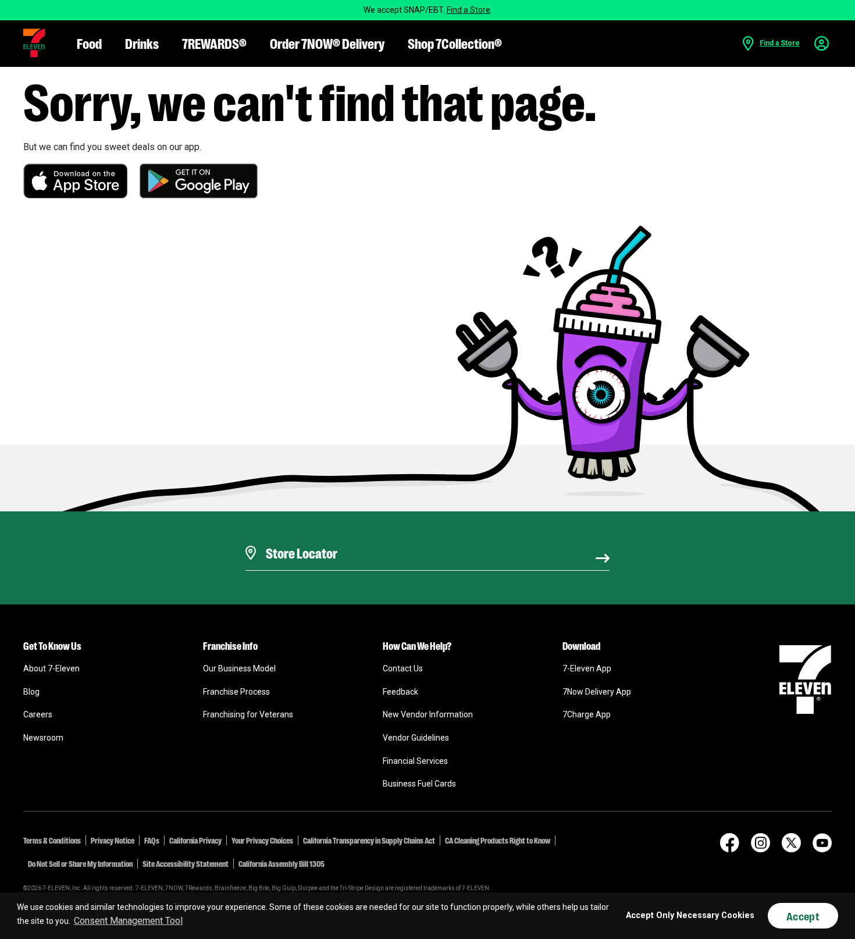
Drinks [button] (142, 42)
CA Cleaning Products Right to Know (497, 840)
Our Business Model (239, 668)
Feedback (400, 691)
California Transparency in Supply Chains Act (369, 840)
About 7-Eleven (51, 668)
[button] (34, 43)
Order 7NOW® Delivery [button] (327, 42)
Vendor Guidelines (416, 737)
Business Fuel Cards (419, 783)
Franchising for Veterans (248, 714)
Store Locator (298, 538)
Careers (37, 714)
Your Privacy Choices (262, 840)
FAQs (151, 840)
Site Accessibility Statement (185, 863)
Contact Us (403, 668)
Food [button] (89, 42)
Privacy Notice (112, 840)
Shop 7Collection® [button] (455, 42)
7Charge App (586, 714)
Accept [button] (803, 915)
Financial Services (415, 761)
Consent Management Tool (128, 920)
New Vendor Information (428, 714)
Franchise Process (236, 691)
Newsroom (43, 737)
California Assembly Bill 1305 (281, 863)
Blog (31, 691)
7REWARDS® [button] (214, 42)
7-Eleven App (586, 668)
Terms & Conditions (52, 840)
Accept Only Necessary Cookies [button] (690, 915)
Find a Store (468, 10)
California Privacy (195, 840)
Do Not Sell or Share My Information (80, 863)
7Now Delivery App (596, 691)
